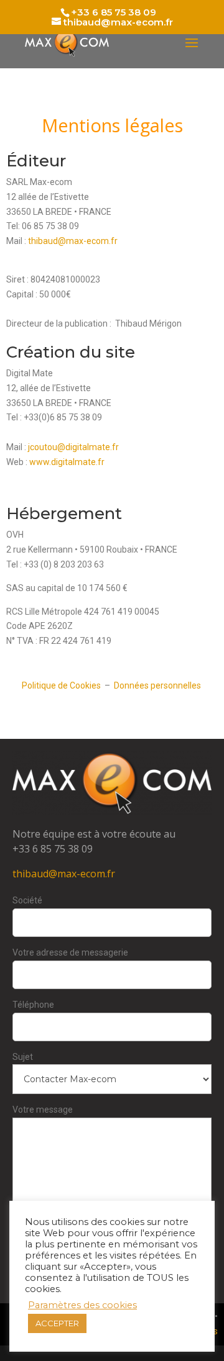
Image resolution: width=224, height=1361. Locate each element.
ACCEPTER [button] (57, 1323)
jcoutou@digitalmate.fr (73, 447)
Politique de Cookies (61, 685)
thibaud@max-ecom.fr (73, 241)
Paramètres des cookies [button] (82, 1305)
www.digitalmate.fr (67, 462)
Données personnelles (158, 685)
